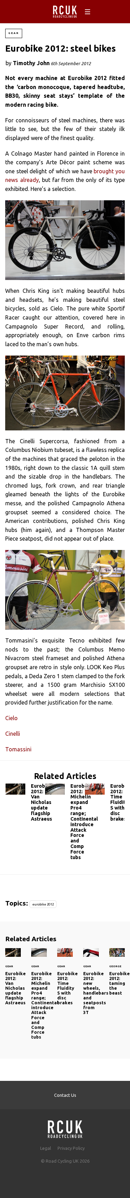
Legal (45, 1148)
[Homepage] (65, 1127)
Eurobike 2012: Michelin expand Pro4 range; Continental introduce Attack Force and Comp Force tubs (65, 823)
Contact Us (65, 1095)
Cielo (11, 718)
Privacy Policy (71, 1148)
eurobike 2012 (43, 904)
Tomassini (18, 749)
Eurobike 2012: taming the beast (117, 976)
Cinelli (12, 734)
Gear (13, 33)
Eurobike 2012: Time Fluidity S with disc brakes (104, 804)
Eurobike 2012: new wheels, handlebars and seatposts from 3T (91, 985)
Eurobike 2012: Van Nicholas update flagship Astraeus (25, 804)
